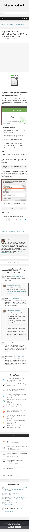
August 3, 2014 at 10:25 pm (17, 276)
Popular (14, 435)
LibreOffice (10, 231)
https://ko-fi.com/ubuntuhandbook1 (11, 251)
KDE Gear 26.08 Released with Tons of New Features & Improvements (16, 379)
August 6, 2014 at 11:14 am (14, 285)
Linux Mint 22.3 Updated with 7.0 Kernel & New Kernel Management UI (14, 510)
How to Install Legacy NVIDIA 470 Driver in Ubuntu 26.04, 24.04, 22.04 (16, 488)
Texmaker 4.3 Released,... (15, 258)
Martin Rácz (8, 493)
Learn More (18, 527)
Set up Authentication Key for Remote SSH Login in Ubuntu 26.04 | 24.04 (15, 498)
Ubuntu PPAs (16, 493)
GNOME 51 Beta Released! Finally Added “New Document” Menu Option (16, 426)
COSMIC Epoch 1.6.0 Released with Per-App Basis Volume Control (16, 395)
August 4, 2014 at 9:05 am (14, 298)
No (12, 527)
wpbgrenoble (8, 488)
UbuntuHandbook (14, 5)
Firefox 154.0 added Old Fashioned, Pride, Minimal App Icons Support (16, 410)
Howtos (3, 231)
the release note (10, 148)
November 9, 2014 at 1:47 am (19, 342)
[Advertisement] (14, 57)
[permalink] (26, 231)
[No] (27, 525)
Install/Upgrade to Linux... (14, 262)
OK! (9, 527)
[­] (14, 0)
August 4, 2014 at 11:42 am (14, 310)
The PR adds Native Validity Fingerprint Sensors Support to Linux (16, 405)
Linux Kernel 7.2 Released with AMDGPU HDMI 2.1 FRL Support (16, 421)
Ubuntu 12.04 (15, 231)
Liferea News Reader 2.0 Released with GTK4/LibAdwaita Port (16, 389)
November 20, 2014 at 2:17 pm (18, 356)
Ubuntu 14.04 (21, 231)
